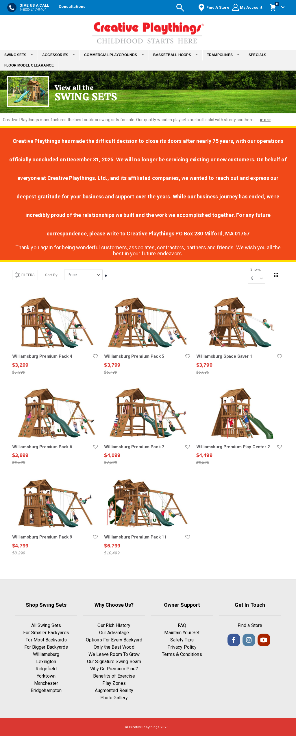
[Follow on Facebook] (233, 640)
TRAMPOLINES (220, 55)
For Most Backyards (45, 640)
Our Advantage (114, 632)
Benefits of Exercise (114, 676)
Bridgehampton (46, 690)
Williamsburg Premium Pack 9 (42, 537)
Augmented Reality (114, 690)
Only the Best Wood (114, 647)
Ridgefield (46, 669)
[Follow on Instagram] (249, 640)
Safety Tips (182, 640)
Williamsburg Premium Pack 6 (42, 446)
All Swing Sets (46, 625)
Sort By (51, 275)
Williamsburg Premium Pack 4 (42, 356)
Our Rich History (113, 625)
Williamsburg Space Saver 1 (224, 356)
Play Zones (114, 683)
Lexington (46, 661)
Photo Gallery (114, 697)
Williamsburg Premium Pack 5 (134, 356)
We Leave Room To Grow (114, 654)
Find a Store (250, 625)
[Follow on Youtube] (264, 640)
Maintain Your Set (181, 632)
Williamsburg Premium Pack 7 (134, 446)
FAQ (182, 625)
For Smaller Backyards (46, 632)
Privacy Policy (182, 647)
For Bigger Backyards (46, 647)
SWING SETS (15, 55)
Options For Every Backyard (114, 640)
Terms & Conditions (182, 654)
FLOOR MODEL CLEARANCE (29, 65)
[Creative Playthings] (148, 30)
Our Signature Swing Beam (114, 661)
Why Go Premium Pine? (114, 669)
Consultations (72, 6)
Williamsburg (46, 654)
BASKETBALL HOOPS (172, 55)
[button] (95, 356)
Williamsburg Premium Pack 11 (135, 537)
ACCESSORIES (55, 55)
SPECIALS (258, 55)
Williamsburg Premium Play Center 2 (233, 446)
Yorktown (46, 676)
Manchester (46, 683)
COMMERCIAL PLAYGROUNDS (110, 55)
